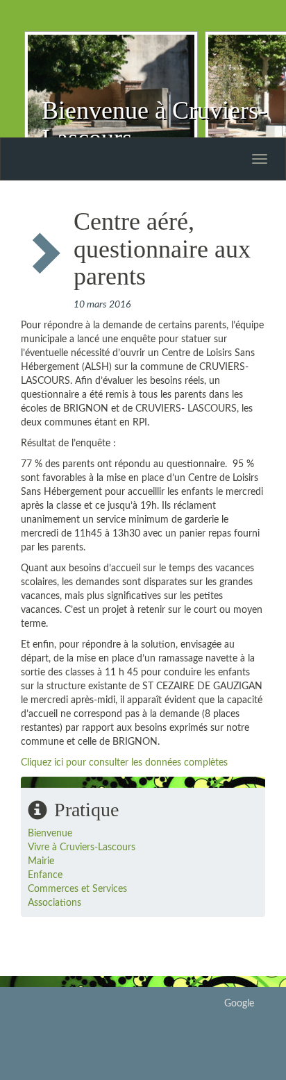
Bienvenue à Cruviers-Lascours (154, 124)
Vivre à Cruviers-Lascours (81, 847)
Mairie (41, 861)
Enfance (45, 875)
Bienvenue (50, 833)
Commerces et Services (77, 889)
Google (239, 1004)
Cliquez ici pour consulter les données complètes (124, 763)
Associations (54, 903)
